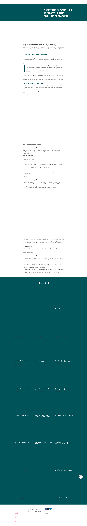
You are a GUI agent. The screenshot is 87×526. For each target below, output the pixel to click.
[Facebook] (46, 509)
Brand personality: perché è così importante (43, 469)
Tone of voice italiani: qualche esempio (21, 469)
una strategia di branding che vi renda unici (36, 271)
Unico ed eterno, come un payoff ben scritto (64, 415)
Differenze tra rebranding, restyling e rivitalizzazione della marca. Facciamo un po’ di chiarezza (22, 361)
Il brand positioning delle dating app (21, 415)
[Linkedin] (50, 509)
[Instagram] (48, 509)
